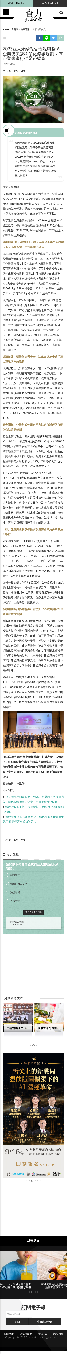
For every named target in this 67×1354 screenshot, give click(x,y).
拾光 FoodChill (50, 3)
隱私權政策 (26, 1333)
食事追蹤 (25, 29)
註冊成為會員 (44, 1321)
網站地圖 (58, 1333)
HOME (6, 29)
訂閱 (17, 1321)
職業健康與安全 (18, 883)
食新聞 (15, 29)
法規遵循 (15, 892)
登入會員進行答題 (33, 912)
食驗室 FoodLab (16, 3)
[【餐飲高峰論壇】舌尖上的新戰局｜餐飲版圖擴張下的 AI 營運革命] (33, 1115)
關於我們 (9, 1333)
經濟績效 (15, 875)
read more (17, 924)
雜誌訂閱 (42, 1333)
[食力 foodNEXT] (33, 16)
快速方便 (15, 901)
